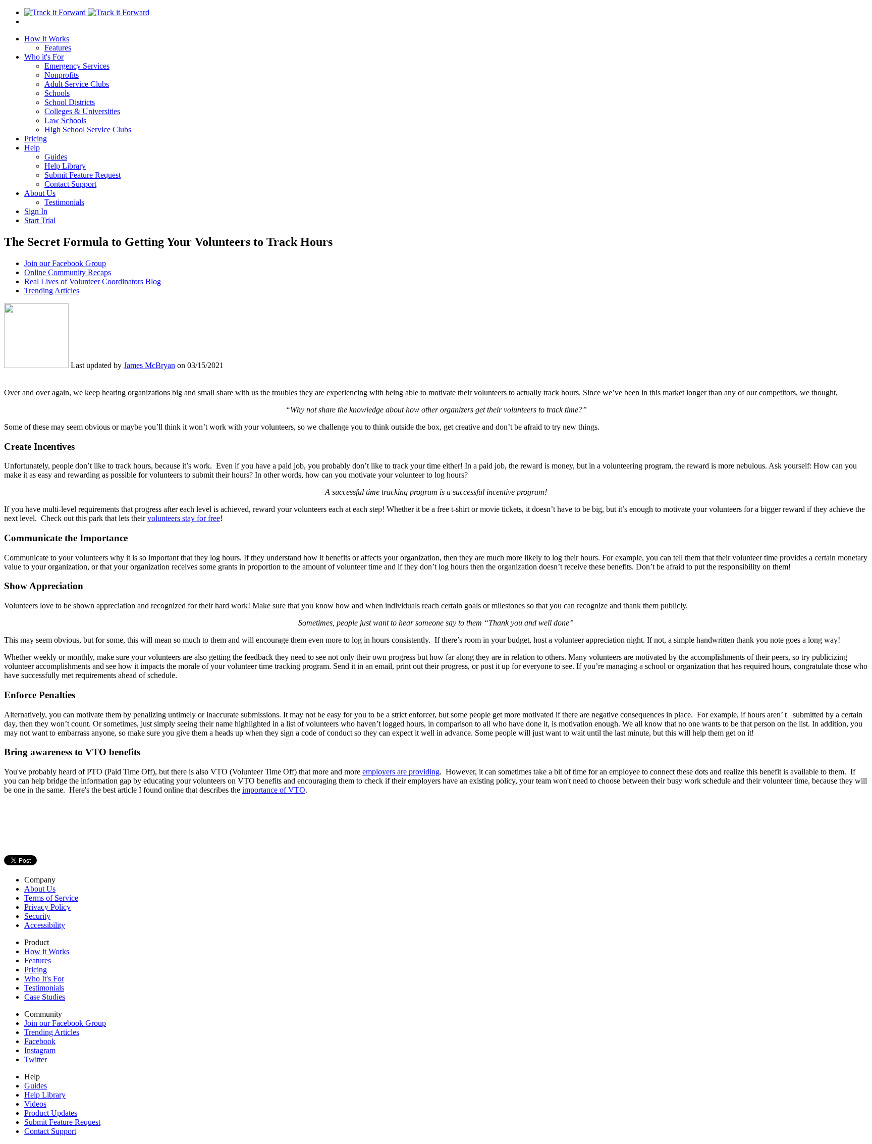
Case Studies (44, 997)
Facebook (40, 1041)
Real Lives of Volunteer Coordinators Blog (92, 281)
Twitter (35, 1059)
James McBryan (149, 365)
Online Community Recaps (67, 272)
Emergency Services (77, 66)
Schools (57, 93)
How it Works (46, 38)
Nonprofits (61, 75)
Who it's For (44, 57)
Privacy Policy (47, 907)
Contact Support (70, 184)
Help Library (65, 166)
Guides (55, 156)
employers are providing (401, 771)
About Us (40, 193)
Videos (35, 1104)
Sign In (35, 211)
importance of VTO (273, 790)
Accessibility (44, 925)
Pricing (35, 138)
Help (32, 147)
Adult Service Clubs (76, 84)
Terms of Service (51, 898)
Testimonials (64, 202)
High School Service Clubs (87, 129)
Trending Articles (51, 290)
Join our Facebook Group (65, 263)
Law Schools (65, 120)
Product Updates (50, 1113)
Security (37, 916)
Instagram (40, 1050)
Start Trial (40, 220)
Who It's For (44, 978)
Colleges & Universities (82, 111)
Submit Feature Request (82, 175)
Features (57, 47)
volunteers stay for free (183, 518)
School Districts (69, 102)
